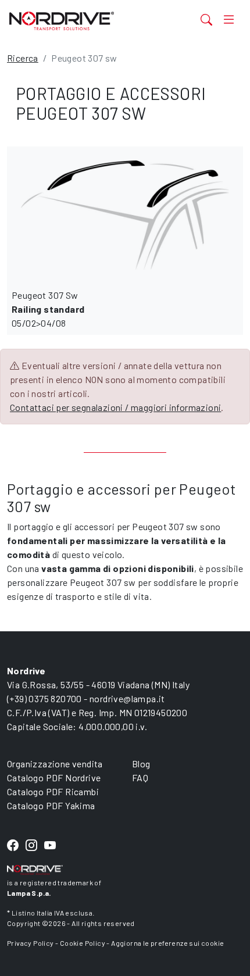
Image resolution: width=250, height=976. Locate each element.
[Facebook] (13, 845)
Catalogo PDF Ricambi (53, 791)
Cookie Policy (82, 943)
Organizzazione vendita (55, 763)
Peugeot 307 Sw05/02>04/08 (48, 308)
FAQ (140, 777)
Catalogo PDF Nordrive (54, 777)
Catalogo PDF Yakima (51, 805)
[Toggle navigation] (229, 19)
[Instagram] (31, 845)
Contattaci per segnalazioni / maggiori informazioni (115, 407)
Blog (141, 763)
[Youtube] (50, 845)
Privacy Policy (30, 943)
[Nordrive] (84, 20)
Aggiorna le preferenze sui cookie (167, 943)
